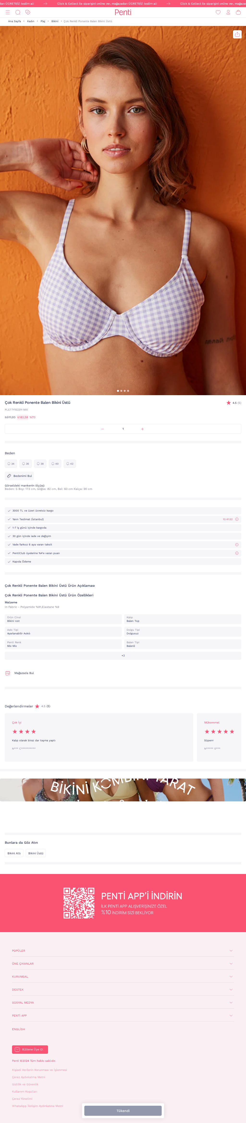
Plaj (43, 21)
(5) (237, 403)
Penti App (19, 1015)
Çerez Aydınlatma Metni (28, 1077)
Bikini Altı (14, 853)
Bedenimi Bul (22, 476)
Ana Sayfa (14, 21)
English (18, 1029)
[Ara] (18, 12)
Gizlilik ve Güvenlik (25, 1084)
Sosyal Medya (23, 1002)
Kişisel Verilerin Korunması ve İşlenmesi (39, 1070)
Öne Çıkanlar (23, 963)
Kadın (30, 21)
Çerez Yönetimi (22, 1098)
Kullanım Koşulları (24, 1091)
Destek (18, 989)
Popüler (18, 950)
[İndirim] (28, 12)
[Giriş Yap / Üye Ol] (228, 12)
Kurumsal (20, 976)
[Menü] (8, 12)
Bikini (54, 21)
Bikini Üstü (35, 853)
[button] (118, 391)
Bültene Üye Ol (32, 1049)
